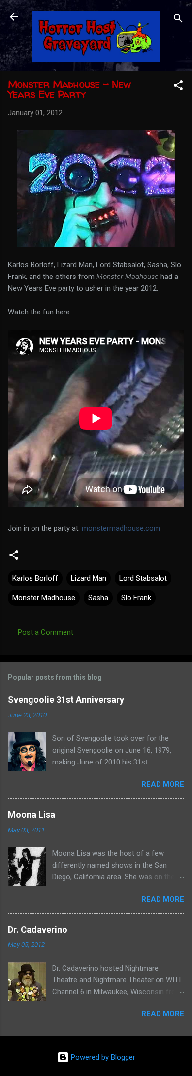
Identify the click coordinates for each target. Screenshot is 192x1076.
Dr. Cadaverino (37, 929)
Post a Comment (45, 632)
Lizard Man (88, 578)
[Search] (178, 20)
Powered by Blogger (102, 1057)
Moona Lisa (31, 814)
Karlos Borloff (35, 578)
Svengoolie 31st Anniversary (66, 699)
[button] (178, 87)
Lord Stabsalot (143, 578)
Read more (162, 784)
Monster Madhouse (43, 597)
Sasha (98, 597)
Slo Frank (136, 597)
